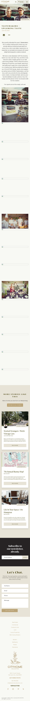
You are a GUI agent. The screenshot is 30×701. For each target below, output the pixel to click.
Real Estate (15, 622)
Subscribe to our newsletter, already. (15, 549)
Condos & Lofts (15, 627)
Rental (15, 644)
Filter (21, 2)
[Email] (4, 35)
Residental (15, 647)
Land (15, 630)
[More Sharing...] (9, 35)
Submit (25, 557)
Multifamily (15, 642)
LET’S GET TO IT (9, 610)
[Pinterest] (18, 689)
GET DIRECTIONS (15, 678)
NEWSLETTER (15, 685)
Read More (15, 445)
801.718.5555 (15, 680)
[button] (15, 1)
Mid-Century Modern (15, 635)
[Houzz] (23, 689)
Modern (15, 639)
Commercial (15, 624)
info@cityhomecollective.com (15, 683)
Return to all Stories (15, 405)
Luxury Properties (15, 632)
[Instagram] (13, 689)
